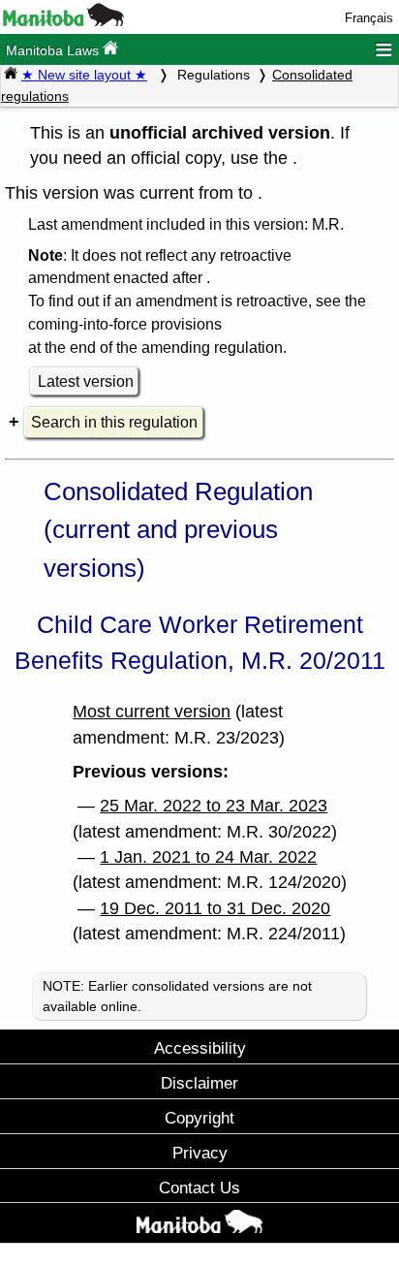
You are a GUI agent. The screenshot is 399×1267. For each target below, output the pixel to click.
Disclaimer (199, 1083)
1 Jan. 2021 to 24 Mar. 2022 (208, 857)
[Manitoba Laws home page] (10, 74)
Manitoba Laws (54, 50)
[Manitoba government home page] (63, 22)
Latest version (86, 381)
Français (369, 18)
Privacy (200, 1152)
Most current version (151, 711)
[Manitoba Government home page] (199, 1225)
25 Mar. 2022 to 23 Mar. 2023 (213, 805)
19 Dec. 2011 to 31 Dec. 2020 (215, 908)
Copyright (199, 1117)
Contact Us (199, 1187)
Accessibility (200, 1048)
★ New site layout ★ (84, 74)
